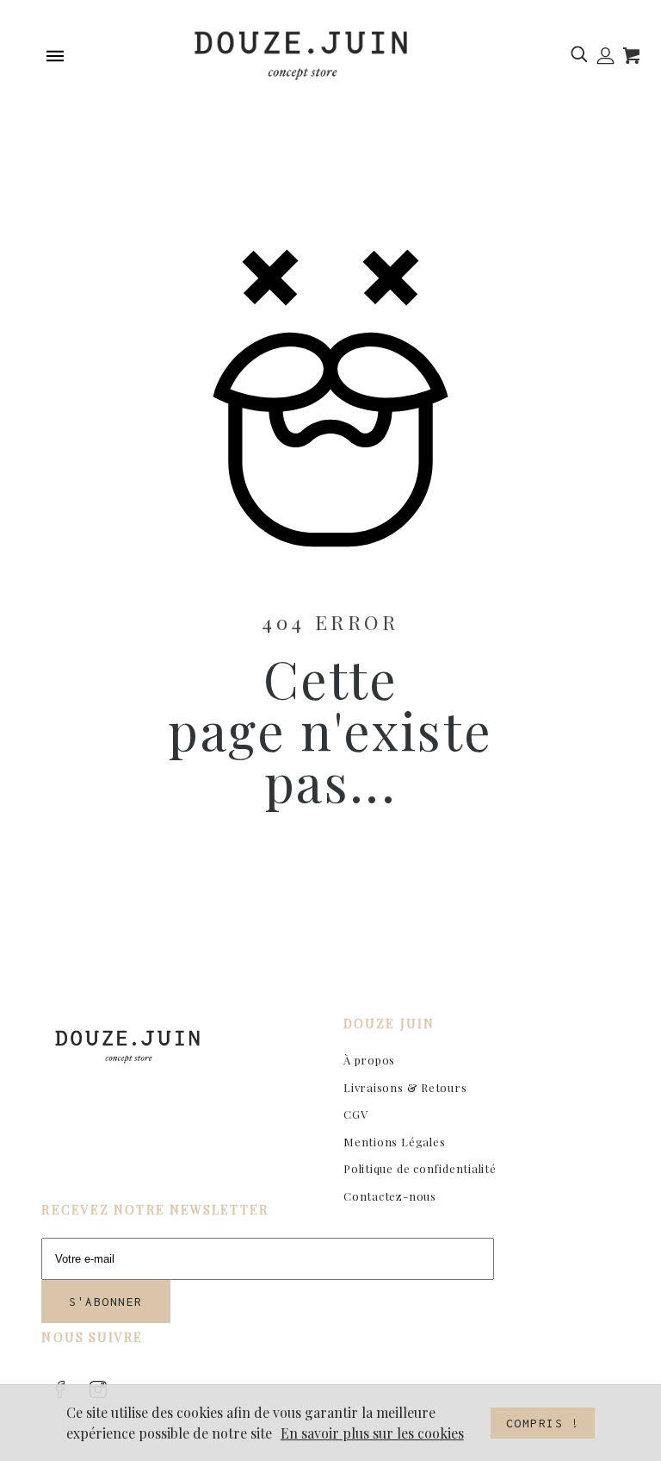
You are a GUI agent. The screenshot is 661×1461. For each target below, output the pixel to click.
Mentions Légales (394, 1141)
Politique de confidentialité (420, 1168)
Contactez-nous (389, 1196)
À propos (369, 1059)
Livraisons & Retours (405, 1087)
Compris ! (543, 1423)
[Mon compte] (605, 56)
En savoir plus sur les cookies (372, 1433)
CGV (355, 1114)
